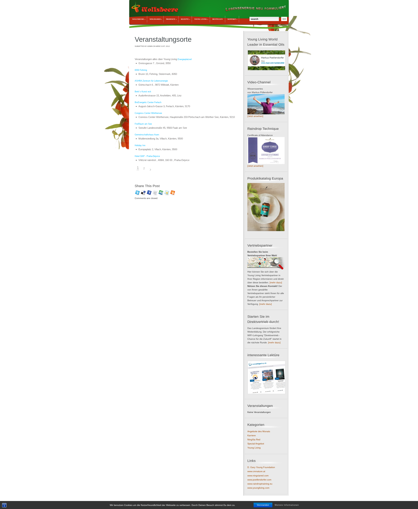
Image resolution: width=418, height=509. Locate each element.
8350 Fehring (141, 70)
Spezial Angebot (255, 443)
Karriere (251, 435)
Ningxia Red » (156, 19)
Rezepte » (185, 19)
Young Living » (201, 19)
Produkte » (171, 19)
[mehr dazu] (276, 282)
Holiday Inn (140, 145)
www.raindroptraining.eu (259, 483)
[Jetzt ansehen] (255, 116)
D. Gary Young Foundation (261, 467)
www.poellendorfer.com (259, 479)
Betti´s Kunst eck (143, 91)
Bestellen (217, 19)
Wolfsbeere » (138, 19)
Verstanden (263, 505)
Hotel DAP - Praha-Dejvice (147, 156)
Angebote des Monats (258, 431)
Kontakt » (232, 19)
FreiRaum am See (143, 124)
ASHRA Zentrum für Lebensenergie (151, 81)
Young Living (254, 447)
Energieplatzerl (184, 59)
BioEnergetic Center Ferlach (148, 102)
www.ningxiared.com (258, 475)
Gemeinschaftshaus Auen (147, 134)
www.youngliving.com (258, 487)
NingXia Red (253, 439)
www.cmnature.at (256, 471)
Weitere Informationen (287, 505)
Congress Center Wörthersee (148, 113)
